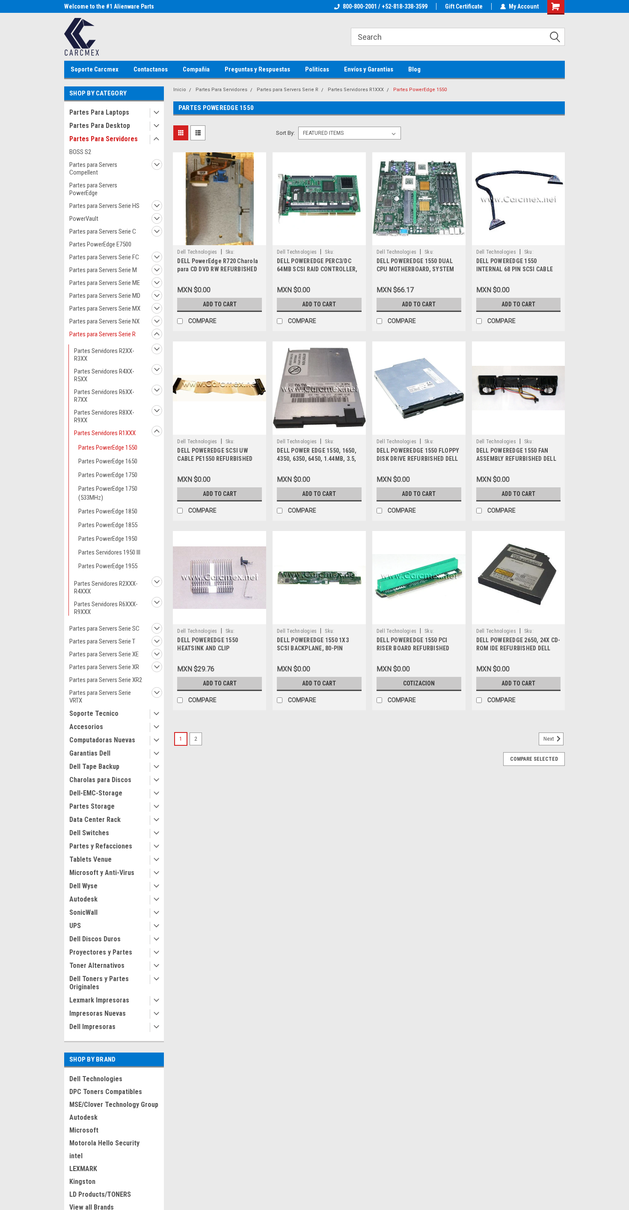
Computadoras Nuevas (102, 740)
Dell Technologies (95, 1079)
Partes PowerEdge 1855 (107, 525)
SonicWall (83, 912)
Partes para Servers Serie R (102, 334)
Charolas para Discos (100, 780)
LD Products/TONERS (100, 1194)
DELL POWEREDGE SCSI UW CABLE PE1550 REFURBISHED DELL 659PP (214, 458)
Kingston (82, 1181)
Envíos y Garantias (368, 69)
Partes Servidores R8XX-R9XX (104, 416)
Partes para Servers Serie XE (104, 654)
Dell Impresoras (92, 1027)
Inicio (179, 89)
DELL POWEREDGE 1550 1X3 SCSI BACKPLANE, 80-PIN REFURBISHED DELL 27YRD (313, 648)
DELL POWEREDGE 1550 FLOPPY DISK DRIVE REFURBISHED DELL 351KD (418, 458)
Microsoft (83, 1130)
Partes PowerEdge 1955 (107, 566)
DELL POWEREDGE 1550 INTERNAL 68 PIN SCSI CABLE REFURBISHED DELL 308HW (514, 269)
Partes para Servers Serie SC (104, 628)
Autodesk (83, 899)
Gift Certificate (464, 6)
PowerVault (83, 218)
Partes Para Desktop (99, 126)
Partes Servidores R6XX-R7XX (104, 395)
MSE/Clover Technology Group (113, 1104)
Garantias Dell (89, 753)
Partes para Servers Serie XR (104, 667)
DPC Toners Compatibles (105, 1092)
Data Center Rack (95, 820)
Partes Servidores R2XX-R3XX (104, 354)
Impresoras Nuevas (97, 1013)
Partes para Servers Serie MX (104, 308)
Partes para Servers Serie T (102, 641)
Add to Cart (220, 304)
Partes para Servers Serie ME (104, 283)
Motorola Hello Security (104, 1143)
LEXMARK (83, 1169)
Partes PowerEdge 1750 (107, 475)
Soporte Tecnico (94, 713)
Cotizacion (419, 683)
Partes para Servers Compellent (93, 168)
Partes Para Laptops (99, 112)
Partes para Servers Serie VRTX (100, 696)
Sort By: (285, 133)
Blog (414, 69)
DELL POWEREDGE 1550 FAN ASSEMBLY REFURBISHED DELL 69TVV (516, 458)
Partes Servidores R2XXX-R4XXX (106, 587)
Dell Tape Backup (94, 766)
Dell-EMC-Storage (95, 793)
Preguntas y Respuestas (257, 69)
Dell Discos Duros (95, 939)
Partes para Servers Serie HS (104, 206)
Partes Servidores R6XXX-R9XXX (106, 608)
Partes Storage (92, 806)
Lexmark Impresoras (99, 1000)
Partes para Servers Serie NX (104, 321)
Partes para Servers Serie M (103, 270)
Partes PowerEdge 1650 (107, 461)
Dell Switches (89, 833)
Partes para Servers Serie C (102, 231)
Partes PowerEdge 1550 (107, 447)
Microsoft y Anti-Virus (101, 873)
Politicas (317, 69)
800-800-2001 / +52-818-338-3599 (385, 6)
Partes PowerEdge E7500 (100, 244)
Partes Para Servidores (103, 139)
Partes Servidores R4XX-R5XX (104, 375)
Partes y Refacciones (100, 846)
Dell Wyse (83, 886)
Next (549, 739)
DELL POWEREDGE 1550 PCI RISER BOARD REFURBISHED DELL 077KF (413, 648)
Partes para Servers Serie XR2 (105, 680)
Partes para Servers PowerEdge (93, 189)
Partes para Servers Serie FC (104, 257)
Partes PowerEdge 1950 (107, 539)
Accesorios (86, 727)
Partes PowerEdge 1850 (107, 511)
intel (76, 1156)
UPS (75, 926)
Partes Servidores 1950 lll (109, 552)
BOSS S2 (80, 152)
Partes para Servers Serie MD (104, 296)
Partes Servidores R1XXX (105, 433)
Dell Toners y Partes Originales (99, 983)
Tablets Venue (90, 859)
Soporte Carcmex (95, 69)
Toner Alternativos (97, 965)
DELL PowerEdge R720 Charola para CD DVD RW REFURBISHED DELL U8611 (217, 269)
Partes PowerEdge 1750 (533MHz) (107, 493)
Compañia (196, 69)
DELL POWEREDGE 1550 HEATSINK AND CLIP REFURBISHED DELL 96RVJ (211, 648)
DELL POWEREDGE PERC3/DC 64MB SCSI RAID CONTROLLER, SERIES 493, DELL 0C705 (317, 269)
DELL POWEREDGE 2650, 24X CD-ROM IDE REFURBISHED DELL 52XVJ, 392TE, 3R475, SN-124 (518, 648)
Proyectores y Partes (100, 952)
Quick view (219, 238)
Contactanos (151, 69)
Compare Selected (534, 759)
